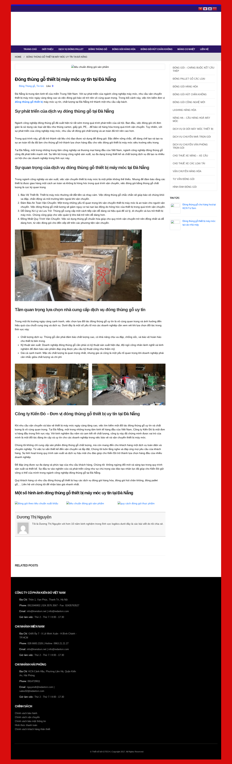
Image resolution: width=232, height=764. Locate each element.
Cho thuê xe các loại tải (189, 163)
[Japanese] (205, 8)
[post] (175, 207)
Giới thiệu (47, 49)
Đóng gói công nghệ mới (189, 102)
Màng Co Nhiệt (186, 49)
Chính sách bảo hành (26, 713)
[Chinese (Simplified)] (214, 8)
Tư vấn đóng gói (183, 179)
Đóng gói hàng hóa (124, 49)
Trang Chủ (30, 49)
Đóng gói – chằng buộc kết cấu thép (193, 69)
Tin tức (40, 86)
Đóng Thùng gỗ (27, 86)
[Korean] (210, 8)
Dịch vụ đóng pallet (71, 49)
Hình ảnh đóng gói (185, 187)
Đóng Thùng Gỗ (97, 49)
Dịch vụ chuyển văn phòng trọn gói (190, 146)
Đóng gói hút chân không (156, 49)
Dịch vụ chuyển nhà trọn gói (192, 136)
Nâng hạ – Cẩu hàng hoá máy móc (191, 119)
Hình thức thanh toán (26, 725)
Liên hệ (204, 49)
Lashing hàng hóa (184, 110)
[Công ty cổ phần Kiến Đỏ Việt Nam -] (26, 29)
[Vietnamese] (200, 8)
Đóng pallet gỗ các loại (189, 78)
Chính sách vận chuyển (27, 717)
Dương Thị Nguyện (34, 517)
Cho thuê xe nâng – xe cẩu (190, 155)
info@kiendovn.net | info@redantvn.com (48, 611)
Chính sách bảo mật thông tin (30, 721)
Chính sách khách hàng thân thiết (32, 729)
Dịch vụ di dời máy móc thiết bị (193, 129)
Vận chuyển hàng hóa (187, 171)
